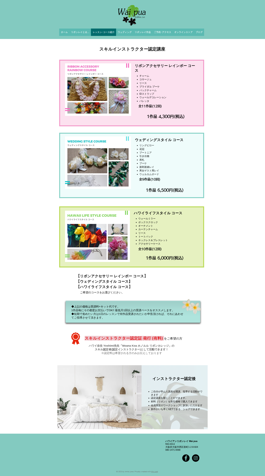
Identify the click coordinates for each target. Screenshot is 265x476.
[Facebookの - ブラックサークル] (186, 458)
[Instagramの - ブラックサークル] (195, 458)
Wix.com (154, 472)
